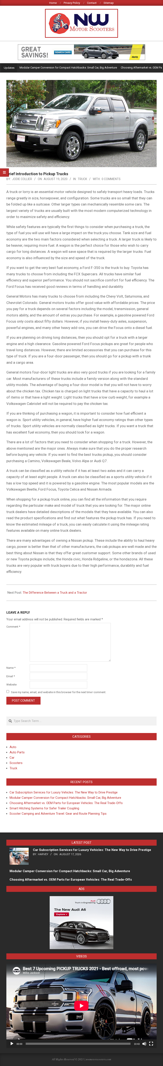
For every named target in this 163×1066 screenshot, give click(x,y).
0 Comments (111, 179)
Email (10, 676)
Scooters (16, 763)
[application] (81, 1006)
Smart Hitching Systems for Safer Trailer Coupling (44, 808)
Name (10, 667)
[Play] (12, 1044)
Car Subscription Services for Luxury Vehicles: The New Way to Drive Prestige (64, 792)
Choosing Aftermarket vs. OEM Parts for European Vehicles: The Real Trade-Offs (66, 803)
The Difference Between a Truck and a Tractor (55, 593)
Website (11, 684)
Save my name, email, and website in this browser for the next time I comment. (58, 692)
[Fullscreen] (151, 1044)
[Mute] (144, 1044)
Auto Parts (17, 752)
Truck (82, 179)
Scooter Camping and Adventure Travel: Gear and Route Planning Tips (58, 814)
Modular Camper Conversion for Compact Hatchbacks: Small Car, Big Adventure (53, 67)
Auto (13, 747)
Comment (13, 626)
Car (12, 758)
